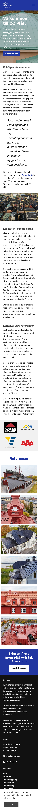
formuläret (27, 175)
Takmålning (8, 785)
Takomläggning (10, 779)
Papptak (7, 776)
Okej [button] (11, 804)
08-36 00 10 (11, 761)
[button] (17, 798)
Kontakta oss (11, 53)
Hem (5, 773)
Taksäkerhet (9, 782)
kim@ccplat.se (13, 756)
